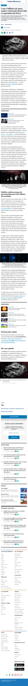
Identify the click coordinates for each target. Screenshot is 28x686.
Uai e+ (16, 658)
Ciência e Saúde (8, 24)
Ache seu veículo (4, 634)
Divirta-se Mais (5, 603)
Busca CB (3, 584)
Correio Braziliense (7, 551)
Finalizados (17, 584)
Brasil (2, 558)
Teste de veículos (4, 640)
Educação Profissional (19, 569)
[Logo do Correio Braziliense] (14, 1)
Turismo (2, 574)
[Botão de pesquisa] (26, 1)
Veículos (16, 621)
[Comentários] (12, 33)
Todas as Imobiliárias (18, 611)
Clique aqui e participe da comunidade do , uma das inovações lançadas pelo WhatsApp (13, 340)
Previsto (16, 579)
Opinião (2, 569)
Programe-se (3, 607)
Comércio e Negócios (18, 629)
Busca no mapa (17, 597)
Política (2, 557)
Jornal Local (17, 636)
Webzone (3, 599)
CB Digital (3, 582)
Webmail (2, 600)
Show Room (17, 604)
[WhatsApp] (2, 33)
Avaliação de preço (4, 641)
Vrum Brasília (17, 640)
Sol (17, 75)
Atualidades (17, 648)
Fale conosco (17, 572)
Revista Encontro (20, 642)
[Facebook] (5, 33)
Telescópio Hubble (7, 411)
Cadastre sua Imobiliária (19, 612)
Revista (16, 646)
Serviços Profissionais (19, 627)
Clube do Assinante (4, 586)
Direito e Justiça (4, 581)
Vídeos (2, 643)
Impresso (4, 577)
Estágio (16, 558)
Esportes (2, 565)
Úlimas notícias (17, 600)
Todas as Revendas (4, 648)
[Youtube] (18, 675)
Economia (3, 560)
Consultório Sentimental (5, 595)
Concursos (18, 575)
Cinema (2, 605)
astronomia (5, 408)
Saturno (15, 82)
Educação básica (18, 553)
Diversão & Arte (4, 564)
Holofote (2, 571)
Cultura (16, 564)
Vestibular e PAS (18, 565)
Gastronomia (3, 597)
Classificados (18, 615)
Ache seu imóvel (18, 593)
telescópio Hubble (6, 208)
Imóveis (16, 619)
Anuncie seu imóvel (18, 595)
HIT (1, 610)
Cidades (2, 555)
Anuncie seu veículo (4, 636)
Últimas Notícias (18, 562)
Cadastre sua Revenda (5, 650)
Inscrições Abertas (18, 582)
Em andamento (17, 581)
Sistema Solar (11, 84)
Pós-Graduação (17, 571)
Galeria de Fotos (18, 607)
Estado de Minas (18, 654)
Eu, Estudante (19, 551)
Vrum (2, 632)
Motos (2, 645)
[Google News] (10, 33)
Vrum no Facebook (4, 647)
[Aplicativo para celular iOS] (19, 665)
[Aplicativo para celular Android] (19, 669)
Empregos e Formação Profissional (19, 623)
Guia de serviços (18, 602)
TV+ (2, 612)
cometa (12, 408)
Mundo (2, 562)
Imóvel (17, 591)
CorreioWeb (4, 591)
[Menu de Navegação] (2, 1)
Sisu (15, 567)
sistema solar (20, 408)
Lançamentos (17, 599)
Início (2, 24)
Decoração (17, 606)
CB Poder (16, 638)
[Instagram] (15, 675)
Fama (2, 593)
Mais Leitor (3, 614)
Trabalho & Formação (18, 557)
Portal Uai (16, 656)
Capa (2, 553)
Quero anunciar (17, 617)
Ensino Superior (17, 555)
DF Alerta (16, 634)
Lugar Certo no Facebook (19, 609)
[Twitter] (7, 33)
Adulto (16, 625)
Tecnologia (3, 572)
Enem (16, 560)
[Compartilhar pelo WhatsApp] (18, 451)
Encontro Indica (17, 650)
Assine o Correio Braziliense (6, 587)
